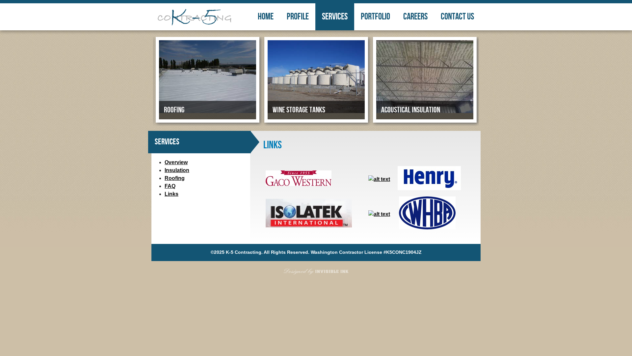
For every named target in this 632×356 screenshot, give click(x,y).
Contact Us (457, 16)
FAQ (170, 186)
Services (335, 16)
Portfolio (375, 16)
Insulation (177, 170)
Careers (415, 16)
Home (266, 16)
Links (171, 194)
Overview (176, 162)
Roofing (175, 178)
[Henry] (429, 188)
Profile (298, 16)
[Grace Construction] (379, 179)
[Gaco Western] (298, 184)
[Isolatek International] (309, 225)
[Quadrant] (379, 214)
